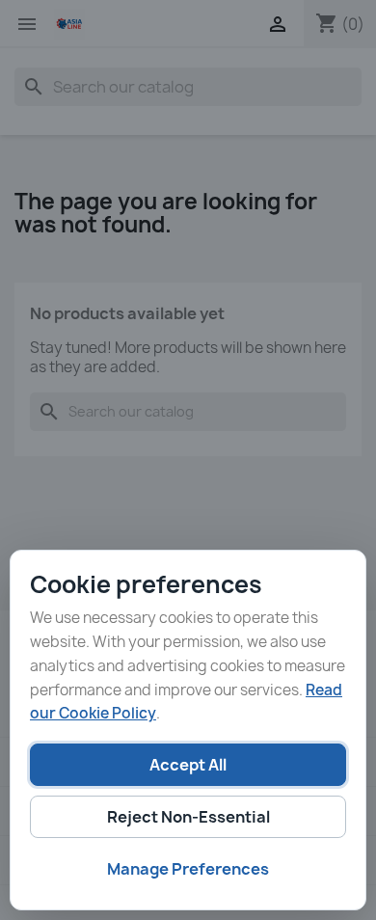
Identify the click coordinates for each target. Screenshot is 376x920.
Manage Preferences (188, 868)
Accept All (188, 764)
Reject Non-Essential (188, 816)
